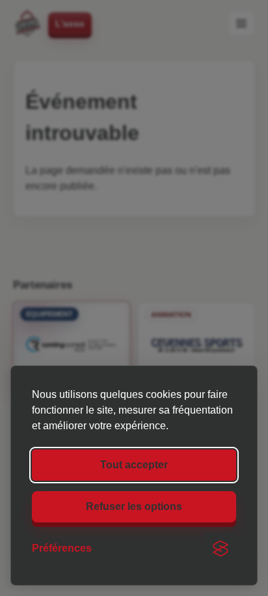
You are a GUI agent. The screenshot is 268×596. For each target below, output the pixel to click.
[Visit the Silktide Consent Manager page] (220, 548)
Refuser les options (134, 506)
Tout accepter (134, 464)
